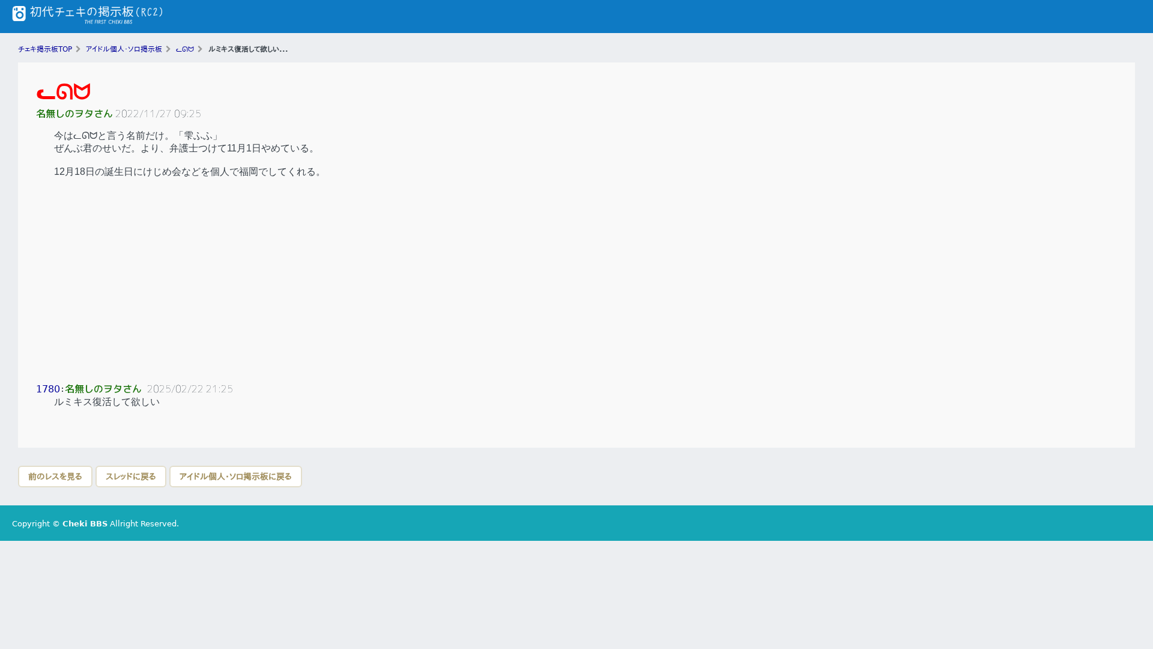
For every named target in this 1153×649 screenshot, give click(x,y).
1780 (48, 389)
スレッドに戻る (131, 476)
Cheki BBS (84, 523)
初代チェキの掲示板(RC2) (87, 16)
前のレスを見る (55, 476)
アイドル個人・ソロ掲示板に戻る (236, 476)
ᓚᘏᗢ (63, 91)
